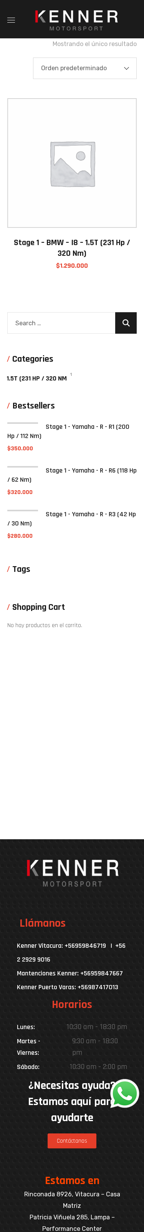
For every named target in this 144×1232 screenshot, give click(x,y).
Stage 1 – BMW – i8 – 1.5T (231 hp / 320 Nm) (72, 248)
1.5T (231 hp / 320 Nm (37, 378)
